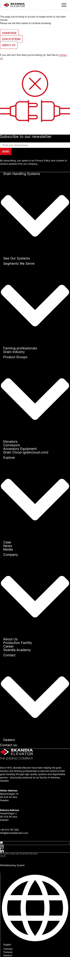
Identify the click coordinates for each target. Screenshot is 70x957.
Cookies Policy (7, 862)
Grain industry (14, 352)
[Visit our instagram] (35, 847)
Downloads (6, 868)
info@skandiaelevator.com (14, 833)
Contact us (8, 745)
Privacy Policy (7, 859)
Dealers (9, 740)
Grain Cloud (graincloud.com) (25, 452)
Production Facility (17, 643)
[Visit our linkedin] (35, 850)
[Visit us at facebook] (35, 843)
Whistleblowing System (12, 865)
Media (8, 549)
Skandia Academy (17, 650)
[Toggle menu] (64, 5)
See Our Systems (16, 258)
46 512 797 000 (10, 829)
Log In (3, 871)
